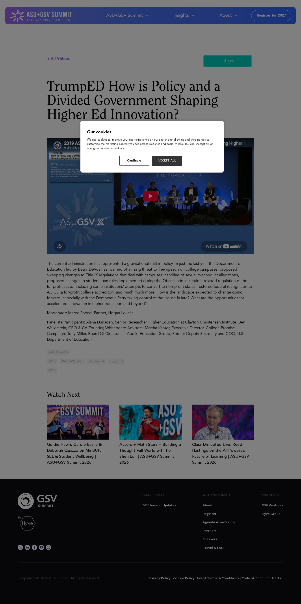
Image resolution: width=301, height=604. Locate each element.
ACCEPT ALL (167, 160)
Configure (134, 160)
